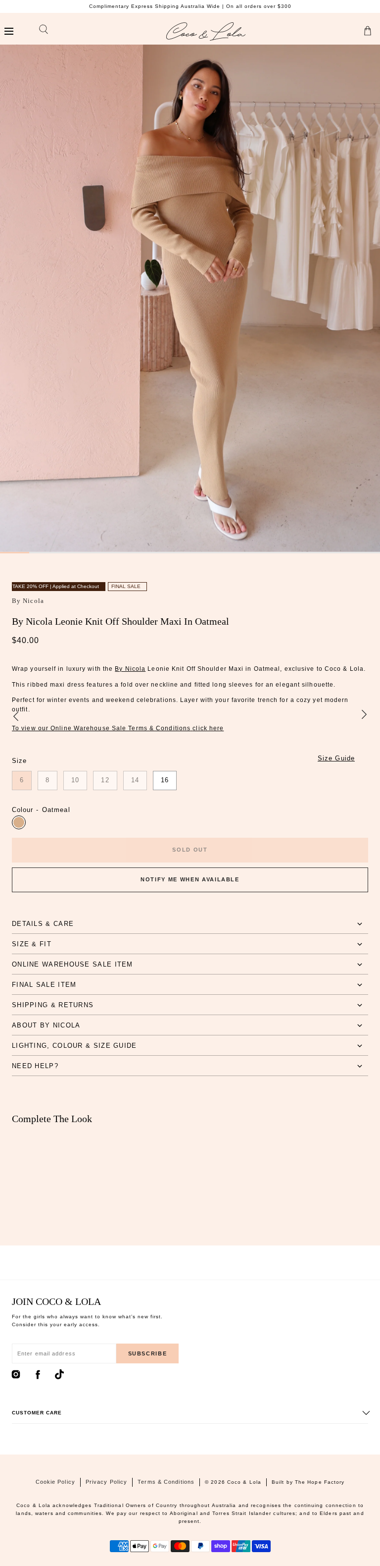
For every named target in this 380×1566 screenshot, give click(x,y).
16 (165, 780)
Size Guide (336, 758)
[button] (8, 31)
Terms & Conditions (166, 1482)
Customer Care (37, 1412)
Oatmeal (19, 822)
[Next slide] (364, 715)
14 (135, 780)
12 (105, 780)
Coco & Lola (244, 1482)
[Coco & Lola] (205, 31)
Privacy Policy (106, 1482)
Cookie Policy (55, 1482)
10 (75, 780)
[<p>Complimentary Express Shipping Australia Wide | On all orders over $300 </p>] (190, 6)
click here (208, 728)
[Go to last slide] (16, 715)
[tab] (190, 923)
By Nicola (28, 600)
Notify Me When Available (190, 879)
